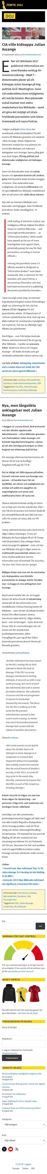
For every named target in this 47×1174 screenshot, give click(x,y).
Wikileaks (32, 390)
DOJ (21, 386)
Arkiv (4, 1135)
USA (39, 383)
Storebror (7, 383)
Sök (3, 921)
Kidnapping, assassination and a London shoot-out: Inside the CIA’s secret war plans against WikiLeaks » (23, 366)
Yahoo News (25, 129)
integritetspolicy (9, 1053)
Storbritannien (10, 390)
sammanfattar (22, 652)
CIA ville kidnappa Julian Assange (23, 47)
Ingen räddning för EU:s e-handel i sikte (19, 1101)
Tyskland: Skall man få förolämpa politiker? (21, 1108)
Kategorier (7, 1119)
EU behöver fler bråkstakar (14, 1094)
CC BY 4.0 (19, 1164)
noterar (14, 737)
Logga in (27, 1164)
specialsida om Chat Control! (21, 971)
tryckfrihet (23, 390)
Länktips (22, 379)
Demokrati (23, 892)
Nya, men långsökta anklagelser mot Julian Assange (22, 410)
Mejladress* (7, 1038)
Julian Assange (30, 386)
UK (15, 906)
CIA (16, 386)
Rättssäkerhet (33, 379)
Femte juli (15, 5)
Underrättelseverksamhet (24, 383)
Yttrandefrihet (9, 899)
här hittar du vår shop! (28, 1013)
